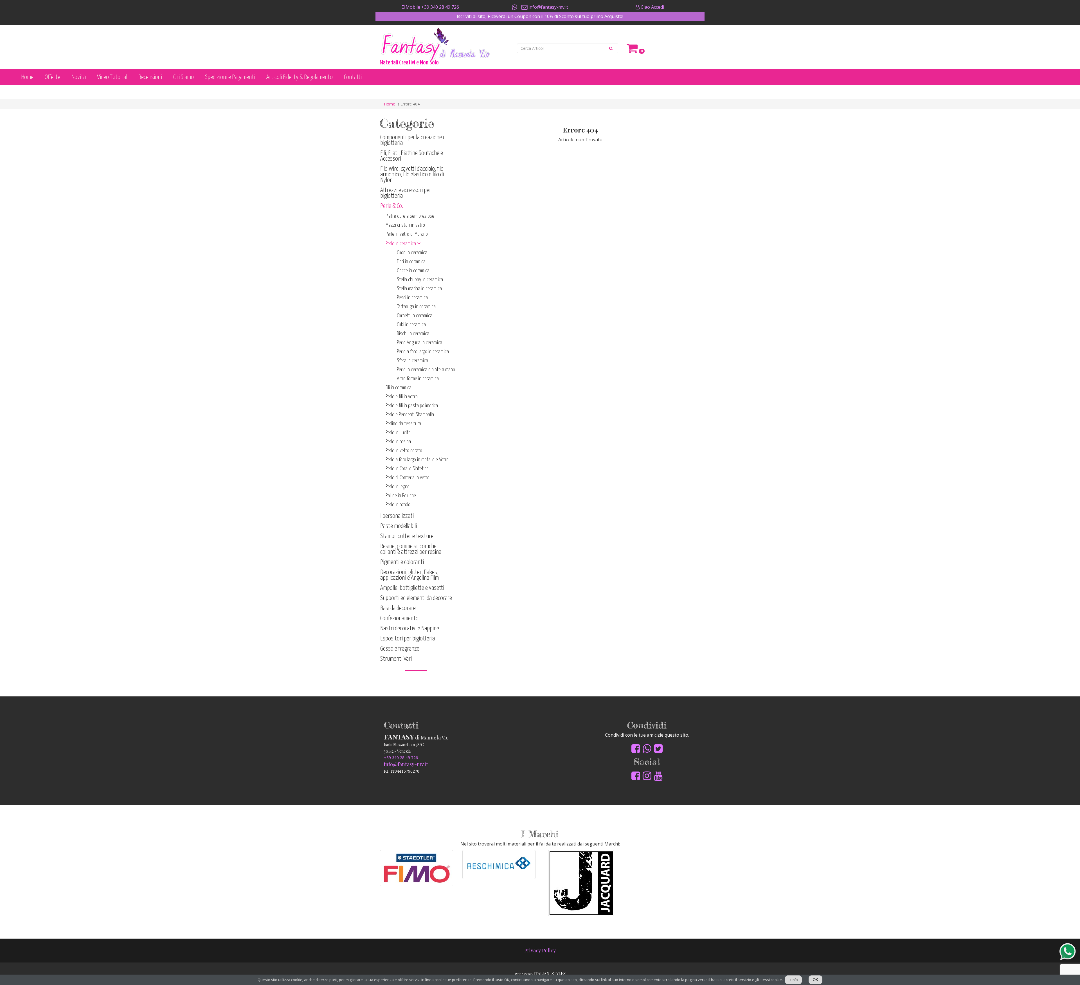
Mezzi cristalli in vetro (405, 225)
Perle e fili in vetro (402, 396)
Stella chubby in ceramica (420, 279)
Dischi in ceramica (413, 333)
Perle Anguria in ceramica (419, 342)
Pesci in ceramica (412, 297)
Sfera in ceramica (412, 360)
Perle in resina (398, 441)
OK (815, 980)
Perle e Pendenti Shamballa (410, 414)
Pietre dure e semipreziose (410, 216)
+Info (793, 980)
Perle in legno (398, 486)
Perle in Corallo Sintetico (407, 468)
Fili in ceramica (398, 387)
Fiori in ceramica (411, 261)
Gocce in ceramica (413, 270)
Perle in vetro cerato (404, 450)
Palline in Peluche (401, 495)
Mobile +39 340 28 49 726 (431, 7)
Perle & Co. (391, 206)
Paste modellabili (398, 526)
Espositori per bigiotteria (407, 638)
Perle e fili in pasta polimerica (412, 405)
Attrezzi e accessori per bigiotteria (405, 193)
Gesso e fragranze (399, 649)
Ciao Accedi (652, 7)
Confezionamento (399, 618)
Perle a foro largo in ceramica (423, 351)
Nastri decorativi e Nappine (409, 628)
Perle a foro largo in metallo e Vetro (417, 459)
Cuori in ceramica (412, 252)
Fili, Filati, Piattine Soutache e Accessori (411, 156)
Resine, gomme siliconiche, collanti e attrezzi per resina (410, 549)
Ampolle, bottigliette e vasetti (412, 588)
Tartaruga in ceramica (416, 306)
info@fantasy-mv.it (547, 7)
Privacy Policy (540, 950)
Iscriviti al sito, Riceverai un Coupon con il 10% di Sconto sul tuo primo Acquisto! (540, 16)
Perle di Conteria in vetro (407, 477)
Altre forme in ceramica (418, 378)
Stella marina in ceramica (419, 288)
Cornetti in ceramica (414, 315)
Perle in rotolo (398, 504)
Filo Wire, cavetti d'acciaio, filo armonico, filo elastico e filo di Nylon (412, 174)
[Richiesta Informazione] (515, 7)
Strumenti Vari (396, 659)
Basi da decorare (398, 608)
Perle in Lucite (398, 432)
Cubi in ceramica (411, 324)
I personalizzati (397, 516)
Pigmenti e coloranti (402, 562)
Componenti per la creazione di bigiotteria (413, 140)
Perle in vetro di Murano (407, 234)
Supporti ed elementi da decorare (416, 598)
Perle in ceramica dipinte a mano (426, 369)
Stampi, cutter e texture (406, 536)
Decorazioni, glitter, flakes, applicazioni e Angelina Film (409, 575)
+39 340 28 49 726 (401, 757)
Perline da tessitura (403, 423)
